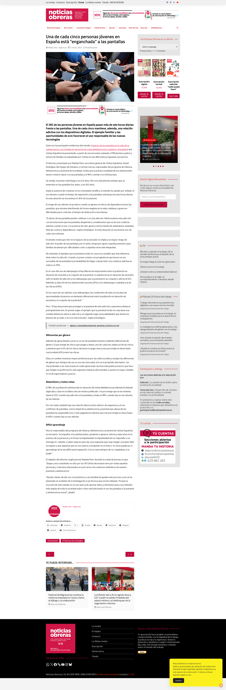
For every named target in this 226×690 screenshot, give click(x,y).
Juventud (53, 540)
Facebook (167, 2)
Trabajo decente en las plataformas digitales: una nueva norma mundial (157, 303)
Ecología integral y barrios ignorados (157, 261)
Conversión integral (84, 28)
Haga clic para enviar (154, 204)
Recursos (144, 28)
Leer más (173, 96)
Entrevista (122, 28)
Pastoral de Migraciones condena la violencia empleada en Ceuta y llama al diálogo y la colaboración (66, 597)
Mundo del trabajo (53, 28)
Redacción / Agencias (57, 48)
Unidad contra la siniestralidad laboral (158, 271)
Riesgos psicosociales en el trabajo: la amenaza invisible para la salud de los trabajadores (158, 316)
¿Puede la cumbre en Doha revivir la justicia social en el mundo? (157, 349)
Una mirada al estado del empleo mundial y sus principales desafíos (156, 338)
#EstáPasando (156, 28)
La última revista (93, 2)
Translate (160, 50)
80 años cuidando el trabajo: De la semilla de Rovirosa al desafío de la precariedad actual (157, 254)
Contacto (60, 2)
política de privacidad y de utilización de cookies (192, 666)
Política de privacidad (108, 674)
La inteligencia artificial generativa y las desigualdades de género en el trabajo (158, 328)
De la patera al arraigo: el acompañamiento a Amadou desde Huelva (157, 279)
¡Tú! (144, 245)
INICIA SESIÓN (117, 2)
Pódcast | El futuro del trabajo (157, 296)
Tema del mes (133, 28)
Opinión (112, 28)
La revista (50, 2)
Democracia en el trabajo (152, 266)
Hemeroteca (98, 651)
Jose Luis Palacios (58, 604)
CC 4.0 (131, 674)
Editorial (144, 382)
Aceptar (179, 680)
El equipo (96, 631)
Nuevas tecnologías (73, 540)
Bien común (68, 28)
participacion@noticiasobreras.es (156, 410)
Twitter (171, 2)
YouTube (177, 2)
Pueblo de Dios (100, 28)
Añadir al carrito (144, 95)
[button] (153, 166)
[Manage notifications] (221, 685)
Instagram (174, 2)
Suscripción (71, 2)
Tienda (105, 2)
